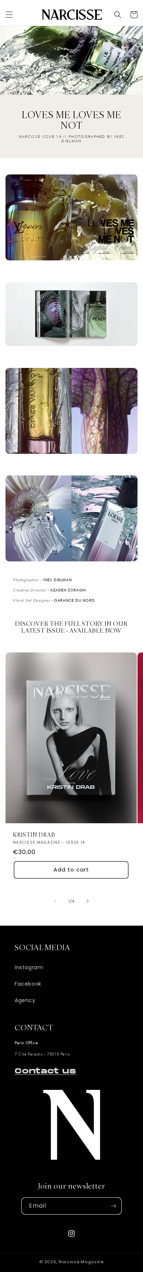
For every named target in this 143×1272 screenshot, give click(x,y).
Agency (25, 1000)
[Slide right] (88, 901)
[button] (9, 15)
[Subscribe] (113, 1206)
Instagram (29, 967)
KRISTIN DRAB (34, 835)
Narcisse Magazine (81, 1262)
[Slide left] (55, 901)
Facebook (28, 983)
